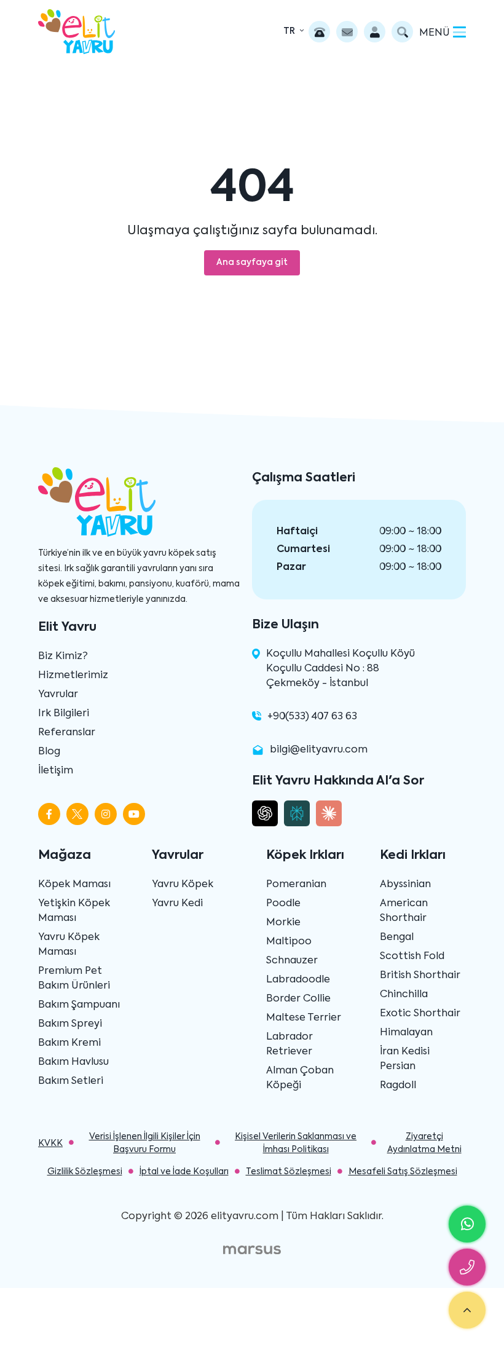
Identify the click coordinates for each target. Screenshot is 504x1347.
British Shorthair (420, 976)
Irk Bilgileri (63, 714)
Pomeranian (296, 885)
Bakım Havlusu (73, 1062)
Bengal (397, 937)
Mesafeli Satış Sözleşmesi (402, 1171)
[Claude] (329, 813)
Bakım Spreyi (70, 1024)
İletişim (55, 771)
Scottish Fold (412, 957)
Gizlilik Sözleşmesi (84, 1171)
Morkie (283, 923)
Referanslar (66, 733)
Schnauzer (292, 961)
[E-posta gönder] (347, 31)
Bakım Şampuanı (79, 1005)
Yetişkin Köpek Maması (74, 911)
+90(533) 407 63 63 (312, 717)
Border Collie (298, 999)
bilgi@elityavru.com (319, 750)
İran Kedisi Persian (405, 1059)
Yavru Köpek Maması (69, 945)
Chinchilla (404, 995)
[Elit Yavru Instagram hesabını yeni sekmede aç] (106, 814)
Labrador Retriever (289, 1044)
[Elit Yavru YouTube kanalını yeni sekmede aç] (134, 814)
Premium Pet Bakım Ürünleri (74, 978)
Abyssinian (405, 885)
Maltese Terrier (303, 1018)
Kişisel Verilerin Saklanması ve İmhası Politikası (295, 1143)
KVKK (50, 1143)
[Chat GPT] (265, 813)
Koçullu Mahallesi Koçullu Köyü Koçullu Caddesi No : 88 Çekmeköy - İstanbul (340, 669)
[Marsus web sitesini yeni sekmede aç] (252, 1249)
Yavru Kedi (177, 904)
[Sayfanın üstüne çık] (467, 1310)
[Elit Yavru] (76, 31)
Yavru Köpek (182, 885)
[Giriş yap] (374, 31)
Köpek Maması (74, 885)
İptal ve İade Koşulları (184, 1171)
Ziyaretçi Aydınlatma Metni (424, 1143)
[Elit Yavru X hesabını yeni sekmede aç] (77, 814)
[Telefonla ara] (319, 31)
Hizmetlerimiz (73, 676)
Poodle (283, 904)
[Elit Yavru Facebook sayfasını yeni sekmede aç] (49, 814)
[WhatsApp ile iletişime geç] (467, 1224)
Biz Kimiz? (63, 657)
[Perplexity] (297, 813)
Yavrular (58, 695)
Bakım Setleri (70, 1081)
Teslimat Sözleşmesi (288, 1171)
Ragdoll (398, 1086)
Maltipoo (289, 942)
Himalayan (406, 1033)
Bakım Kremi (69, 1043)
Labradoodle (298, 980)
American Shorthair (404, 911)
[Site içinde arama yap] (402, 31)
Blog (49, 752)
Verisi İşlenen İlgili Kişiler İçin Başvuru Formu (144, 1143)
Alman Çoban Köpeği (300, 1078)
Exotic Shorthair (420, 1014)
